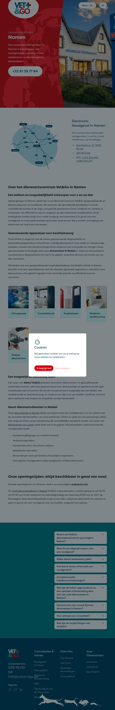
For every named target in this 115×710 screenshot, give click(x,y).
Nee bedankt (63, 368)
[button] (57, 355)
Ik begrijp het (44, 368)
